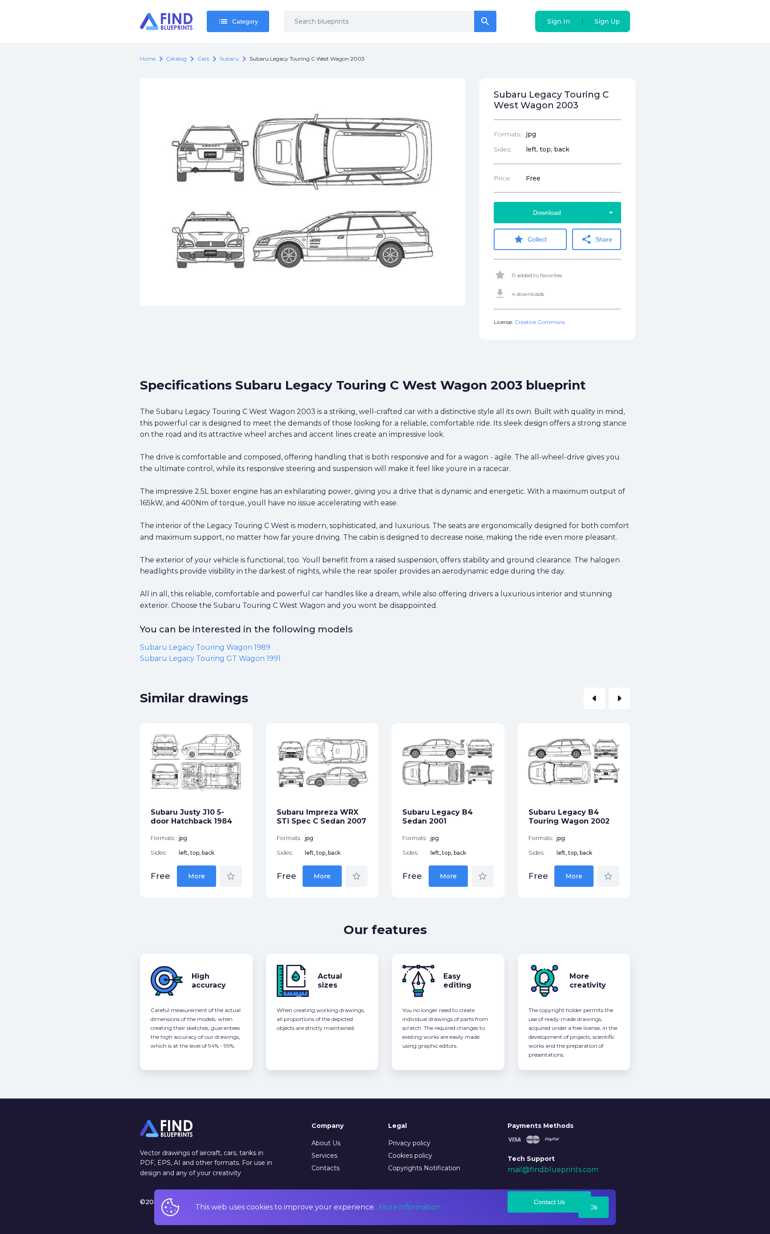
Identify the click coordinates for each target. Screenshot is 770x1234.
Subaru (229, 58)
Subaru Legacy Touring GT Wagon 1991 (210, 658)
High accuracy (209, 980)
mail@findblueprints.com (553, 1169)
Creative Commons (540, 322)
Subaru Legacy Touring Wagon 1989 (205, 647)
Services (324, 1156)
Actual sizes (330, 980)
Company (327, 1126)
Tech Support (531, 1159)
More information (410, 1207)
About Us (325, 1143)
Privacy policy (409, 1143)
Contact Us (549, 1201)
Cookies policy (410, 1156)
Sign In (558, 21)
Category (238, 21)
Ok (594, 1207)
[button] (594, 698)
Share (596, 239)
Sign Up (607, 21)
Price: (502, 178)
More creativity (587, 980)
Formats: (507, 134)
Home (148, 58)
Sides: (503, 149)
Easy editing (457, 980)
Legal (397, 1126)
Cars (203, 58)
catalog (176, 58)
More (196, 876)
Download (574, 212)
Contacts (325, 1168)
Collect (530, 239)
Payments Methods (540, 1126)
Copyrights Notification (424, 1168)
